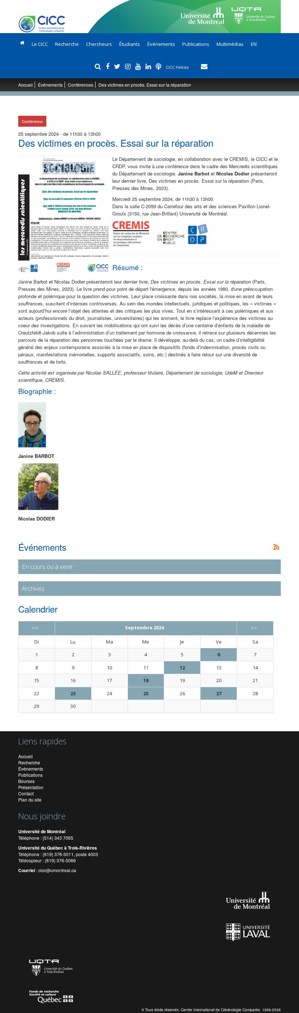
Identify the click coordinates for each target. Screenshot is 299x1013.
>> (254, 628)
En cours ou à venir (47, 566)
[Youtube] (139, 66)
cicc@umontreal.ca (57, 870)
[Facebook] (108, 66)
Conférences (80, 85)
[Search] (99, 66)
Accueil (25, 85)
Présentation (30, 787)
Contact (26, 793)
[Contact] (204, 66)
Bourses (26, 781)
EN (254, 44)
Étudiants (129, 44)
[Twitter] (118, 66)
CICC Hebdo (178, 67)
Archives (33, 588)
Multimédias (230, 44)
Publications (195, 44)
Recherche (67, 44)
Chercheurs (99, 44)
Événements (161, 44)
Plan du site (30, 799)
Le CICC (40, 44)
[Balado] (159, 66)
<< (35, 628)
